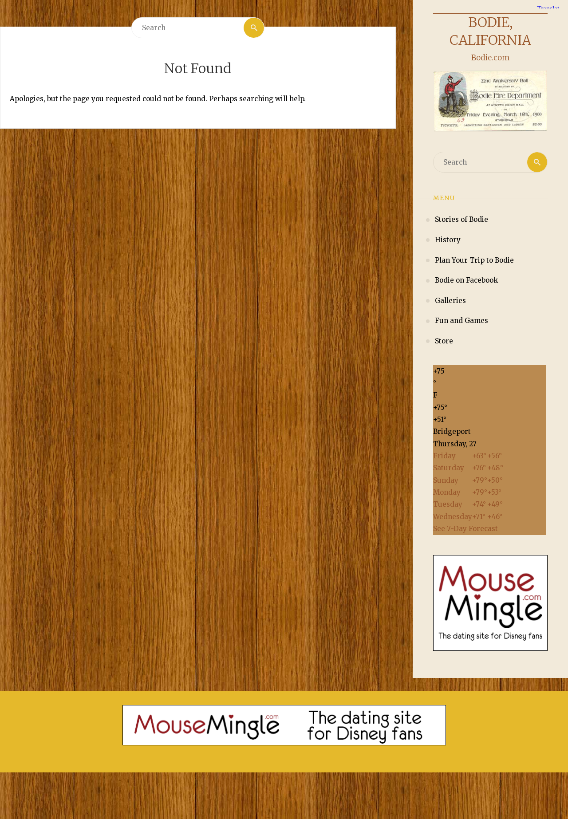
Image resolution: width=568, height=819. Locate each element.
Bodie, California (490, 31)
